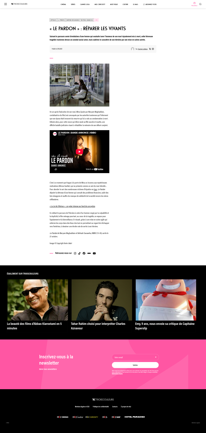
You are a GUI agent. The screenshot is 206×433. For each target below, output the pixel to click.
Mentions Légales (196, 423)
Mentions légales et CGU (82, 407)
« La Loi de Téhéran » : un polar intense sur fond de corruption (72, 206)
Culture (125, 4)
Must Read (114, 4)
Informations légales (117, 374)
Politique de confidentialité (101, 407)
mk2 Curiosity (100, 4)
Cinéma (63, 4)
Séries (73, 4)
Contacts (114, 407)
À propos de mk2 (126, 407)
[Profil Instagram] (152, 49)
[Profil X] (149, 49)
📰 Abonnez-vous (150, 4)
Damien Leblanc (143, 49)
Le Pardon (61, 20)
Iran (95, 189)
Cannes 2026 (85, 4)
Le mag (135, 4)
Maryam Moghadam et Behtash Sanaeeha (79, 20)
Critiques (53, 20)
